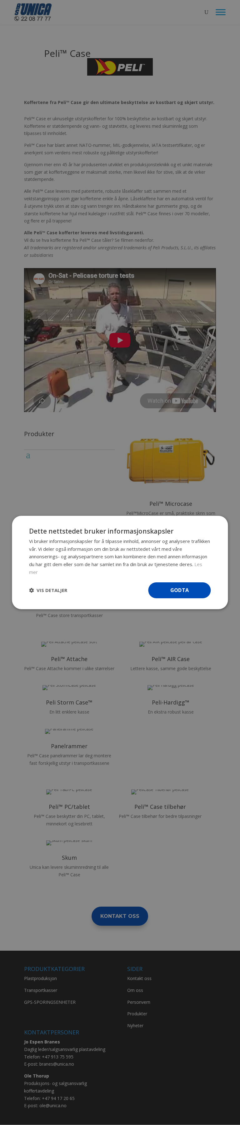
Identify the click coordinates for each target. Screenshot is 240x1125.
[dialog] (120, 563)
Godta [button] (179, 590)
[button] (48, 590)
